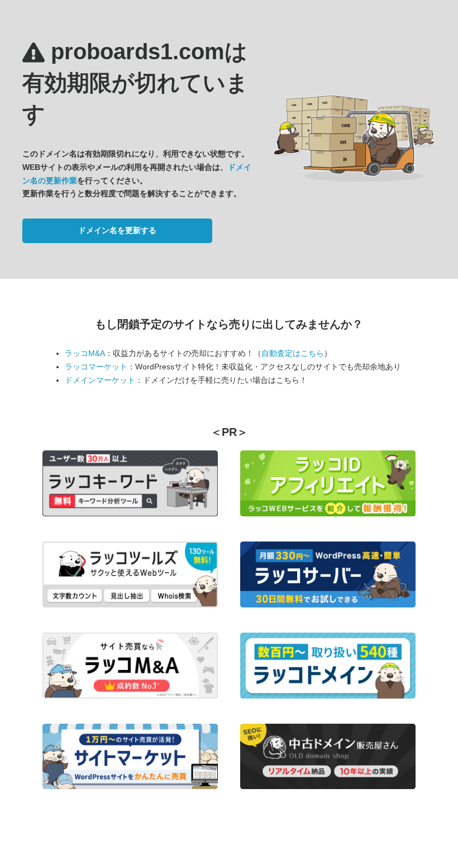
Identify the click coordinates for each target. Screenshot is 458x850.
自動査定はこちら (292, 353)
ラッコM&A (85, 353)
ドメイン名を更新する (117, 230)
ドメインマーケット (100, 380)
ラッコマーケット (96, 366)
